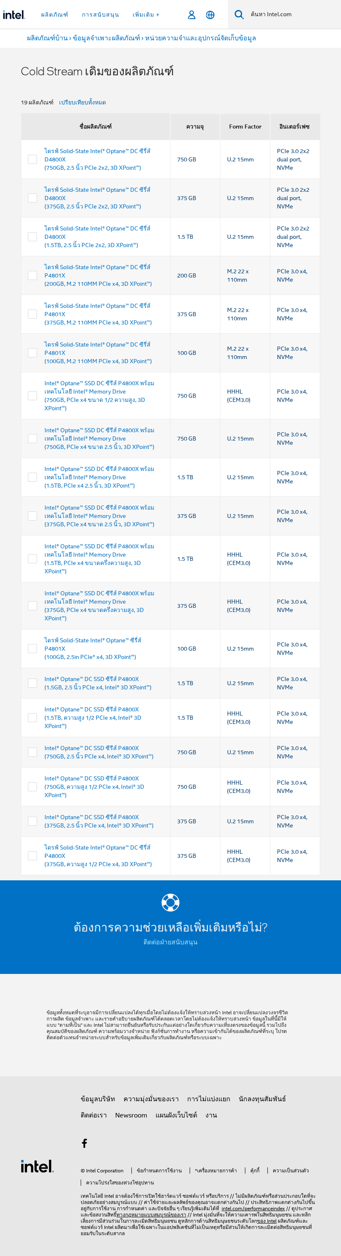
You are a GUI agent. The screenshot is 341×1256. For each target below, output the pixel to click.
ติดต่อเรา (94, 1115)
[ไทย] (210, 14)
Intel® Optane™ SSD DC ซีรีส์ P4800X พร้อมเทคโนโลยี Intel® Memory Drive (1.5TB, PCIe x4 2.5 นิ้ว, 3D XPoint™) (99, 477)
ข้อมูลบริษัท (98, 1099)
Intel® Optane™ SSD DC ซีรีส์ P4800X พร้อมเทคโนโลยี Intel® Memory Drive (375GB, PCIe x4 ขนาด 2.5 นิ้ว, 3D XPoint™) (99, 516)
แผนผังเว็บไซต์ (176, 1115)
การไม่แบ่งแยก (208, 1099)
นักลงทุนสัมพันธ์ (262, 1099)
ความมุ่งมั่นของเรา (151, 1099)
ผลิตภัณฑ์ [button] (55, 14)
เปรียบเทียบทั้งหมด (82, 102)
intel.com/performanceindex (253, 1208)
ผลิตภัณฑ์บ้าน (47, 38)
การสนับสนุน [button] (100, 14)
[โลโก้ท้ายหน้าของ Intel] (37, 1166)
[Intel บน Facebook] (84, 1144)
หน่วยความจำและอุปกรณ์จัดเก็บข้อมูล (200, 38)
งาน (211, 1115)
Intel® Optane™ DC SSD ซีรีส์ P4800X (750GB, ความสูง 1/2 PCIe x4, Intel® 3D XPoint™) (94, 787)
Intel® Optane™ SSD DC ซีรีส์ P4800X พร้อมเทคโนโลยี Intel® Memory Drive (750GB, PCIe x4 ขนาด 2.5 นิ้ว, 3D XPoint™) (99, 438)
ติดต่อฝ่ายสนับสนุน (170, 942)
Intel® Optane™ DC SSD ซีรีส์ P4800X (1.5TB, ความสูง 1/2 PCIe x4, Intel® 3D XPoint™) (92, 718)
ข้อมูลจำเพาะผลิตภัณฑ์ (106, 38)
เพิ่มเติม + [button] (146, 14)
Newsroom (131, 1115)
